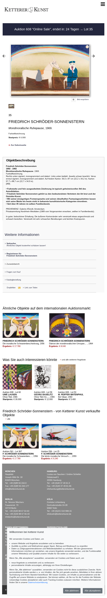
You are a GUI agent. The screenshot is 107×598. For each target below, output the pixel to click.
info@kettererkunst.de (15, 489)
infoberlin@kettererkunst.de (17, 517)
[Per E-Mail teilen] (18, 288)
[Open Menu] (102, 4)
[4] (93, 56)
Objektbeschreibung (20, 160)
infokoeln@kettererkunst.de (59, 514)
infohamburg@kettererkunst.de (60, 489)
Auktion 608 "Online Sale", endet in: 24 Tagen (47, 29)
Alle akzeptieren (93, 590)
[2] (4, 56)
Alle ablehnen (72, 590)
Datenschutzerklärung (38, 582)
